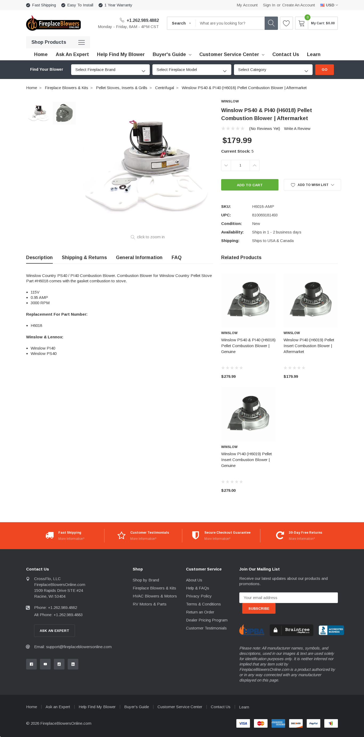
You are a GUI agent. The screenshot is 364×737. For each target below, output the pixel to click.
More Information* (71, 539)
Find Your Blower (46, 69)
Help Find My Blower (97, 706)
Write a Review (297, 128)
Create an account (298, 5)
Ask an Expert (58, 706)
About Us (194, 580)
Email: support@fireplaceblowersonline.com (73, 646)
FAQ (176, 257)
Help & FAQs (197, 588)
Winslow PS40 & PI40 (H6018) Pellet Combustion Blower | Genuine (248, 346)
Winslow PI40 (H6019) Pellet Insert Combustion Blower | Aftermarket (309, 346)
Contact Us (220, 706)
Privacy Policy (199, 596)
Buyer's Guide (169, 54)
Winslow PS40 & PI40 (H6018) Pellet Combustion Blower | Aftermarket (244, 87)
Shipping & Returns (84, 257)
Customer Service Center (229, 54)
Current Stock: (237, 151)
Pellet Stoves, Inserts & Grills (121, 87)
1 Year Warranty (118, 5)
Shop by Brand (146, 580)
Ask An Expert (54, 631)
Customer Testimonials (206, 628)
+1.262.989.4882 (142, 20)
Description (39, 257)
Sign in (269, 5)
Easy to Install (80, 5)
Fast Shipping (44, 5)
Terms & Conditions (203, 604)
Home (31, 87)
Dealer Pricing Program (207, 620)
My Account (247, 5)
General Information (139, 257)
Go (324, 70)
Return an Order (200, 612)
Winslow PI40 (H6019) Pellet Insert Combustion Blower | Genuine (246, 459)
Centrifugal (164, 87)
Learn (244, 707)
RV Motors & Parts (150, 604)
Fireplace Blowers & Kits (66, 87)
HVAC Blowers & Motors (155, 596)
